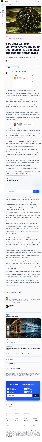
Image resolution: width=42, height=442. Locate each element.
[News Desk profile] (7, 306)
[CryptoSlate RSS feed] (24, 409)
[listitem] (8, 292)
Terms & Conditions (21, 439)
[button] (2, 29)
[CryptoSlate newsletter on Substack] (12, 409)
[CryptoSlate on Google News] (10, 409)
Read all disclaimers (9, 436)
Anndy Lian (12, 60)
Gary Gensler (13, 90)
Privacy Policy (31, 430)
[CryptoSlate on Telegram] (15, 409)
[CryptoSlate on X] (7, 409)
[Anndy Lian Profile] (7, 61)
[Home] (6, 4)
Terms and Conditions (24, 430)
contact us (21, 38)
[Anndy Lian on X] (9, 302)
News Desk (11, 305)
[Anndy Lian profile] (7, 298)
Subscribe (36, 395)
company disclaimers (27, 375)
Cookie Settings (32, 439)
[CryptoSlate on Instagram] (21, 409)
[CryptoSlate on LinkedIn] (18, 409)
